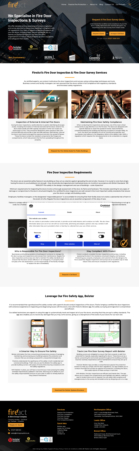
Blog (101, 4)
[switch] (59, 236)
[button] (130, 57)
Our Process (120, 4)
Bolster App (61, 426)
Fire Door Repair (63, 418)
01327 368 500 (114, 38)
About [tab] (98, 212)
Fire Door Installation (64, 414)
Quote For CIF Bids (63, 428)
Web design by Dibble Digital (42, 449)
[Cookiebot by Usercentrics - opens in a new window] (101, 206)
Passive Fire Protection (77, 4)
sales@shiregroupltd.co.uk (20, 433)
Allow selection (69, 244)
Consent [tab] (41, 212)
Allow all (97, 244)
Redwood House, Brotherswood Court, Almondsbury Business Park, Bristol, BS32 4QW (107, 436)
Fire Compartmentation (65, 420)
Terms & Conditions (71, 449)
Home (63, 4)
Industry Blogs (62, 430)
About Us (93, 4)
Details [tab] (69, 212)
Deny (42, 244)
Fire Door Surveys (63, 416)
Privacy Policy (58, 449)
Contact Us (109, 4)
